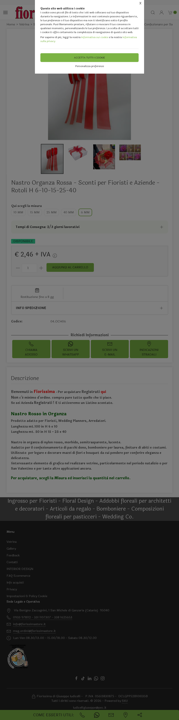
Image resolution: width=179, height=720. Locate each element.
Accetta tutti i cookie (89, 58)
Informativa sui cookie (94, 37)
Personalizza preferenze (89, 66)
